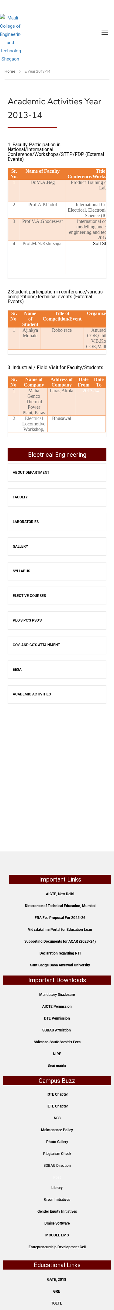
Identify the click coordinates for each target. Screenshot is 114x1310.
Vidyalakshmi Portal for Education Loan (60, 929)
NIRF (57, 1054)
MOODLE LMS (57, 1235)
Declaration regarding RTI (60, 953)
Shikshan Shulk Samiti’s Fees (57, 1042)
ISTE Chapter (57, 1094)
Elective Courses (29, 596)
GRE (56, 1291)
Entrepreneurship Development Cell (57, 1247)
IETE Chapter (57, 1106)
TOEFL (56, 1303)
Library (57, 1188)
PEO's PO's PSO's (27, 620)
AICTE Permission (57, 1006)
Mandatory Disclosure (57, 995)
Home (10, 71)
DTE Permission (57, 1018)
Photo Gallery (57, 1142)
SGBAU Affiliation (56, 1030)
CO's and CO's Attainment (36, 645)
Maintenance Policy (57, 1130)
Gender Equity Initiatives (57, 1211)
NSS (57, 1118)
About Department (31, 472)
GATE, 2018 (56, 1279)
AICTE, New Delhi (60, 894)
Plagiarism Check (57, 1154)
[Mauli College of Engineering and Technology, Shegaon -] (10, 32)
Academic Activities (32, 694)
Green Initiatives (57, 1199)
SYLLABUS (21, 571)
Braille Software (57, 1223)
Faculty (20, 497)
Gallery (20, 546)
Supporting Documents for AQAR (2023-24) (60, 941)
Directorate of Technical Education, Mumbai (60, 906)
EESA (17, 669)
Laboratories (26, 522)
